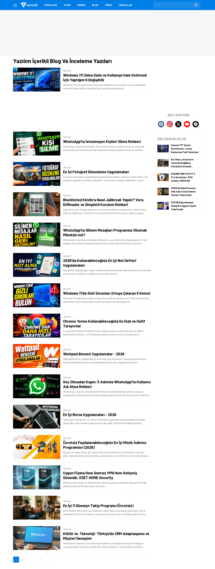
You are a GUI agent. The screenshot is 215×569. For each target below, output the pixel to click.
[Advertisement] (82, 111)
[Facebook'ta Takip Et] (161, 124)
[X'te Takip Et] (178, 124)
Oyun (67, 4)
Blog (95, 4)
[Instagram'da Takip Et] (170, 124)
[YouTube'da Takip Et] (187, 124)
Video (108, 4)
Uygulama (50, 4)
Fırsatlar (125, 4)
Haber (81, 4)
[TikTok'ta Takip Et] (195, 124)
